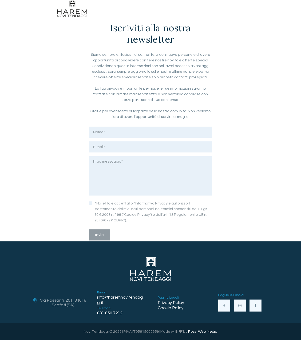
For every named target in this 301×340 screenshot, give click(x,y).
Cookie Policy (170, 308)
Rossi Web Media (202, 331)
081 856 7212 (110, 313)
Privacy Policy (171, 302)
